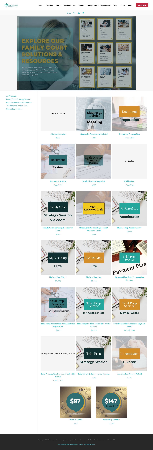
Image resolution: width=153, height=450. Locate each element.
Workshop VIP (75, 419)
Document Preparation (129, 134)
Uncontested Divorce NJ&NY (129, 374)
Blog (115, 5)
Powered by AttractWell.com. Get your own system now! (76, 444)
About (123, 5)
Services (49, 5)
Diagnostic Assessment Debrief (94, 134)
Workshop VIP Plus (111, 419)
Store (58, 5)
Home (41, 5)
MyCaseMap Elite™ (58, 277)
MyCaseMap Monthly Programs (19, 102)
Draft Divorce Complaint (93, 181)
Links (130, 5)
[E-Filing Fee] (129, 178)
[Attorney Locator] (58, 130)
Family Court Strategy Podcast (99, 5)
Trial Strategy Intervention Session (93, 374)
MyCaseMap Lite (93, 277)
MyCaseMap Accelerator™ (129, 227)
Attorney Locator (58, 134)
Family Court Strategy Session (18, 99)
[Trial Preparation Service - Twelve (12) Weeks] (58, 370)
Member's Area (69, 5)
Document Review (58, 181)
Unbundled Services (14, 109)
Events (81, 5)
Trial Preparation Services (16, 106)
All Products (11, 96)
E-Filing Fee (129, 181)
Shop (69, 13)
